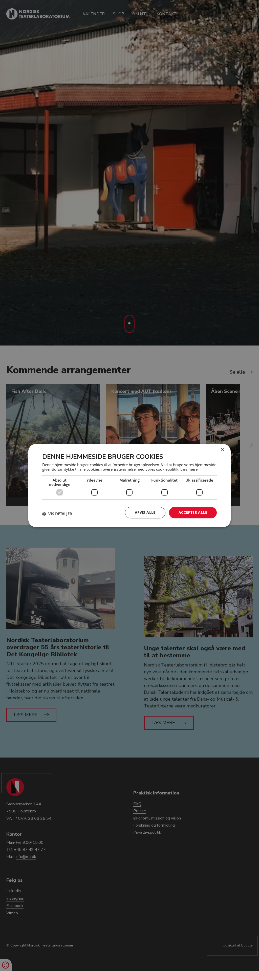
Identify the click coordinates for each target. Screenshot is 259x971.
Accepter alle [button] (193, 512)
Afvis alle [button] (145, 512)
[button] (57, 514)
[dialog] (129, 485)
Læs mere (189, 469)
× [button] (222, 450)
